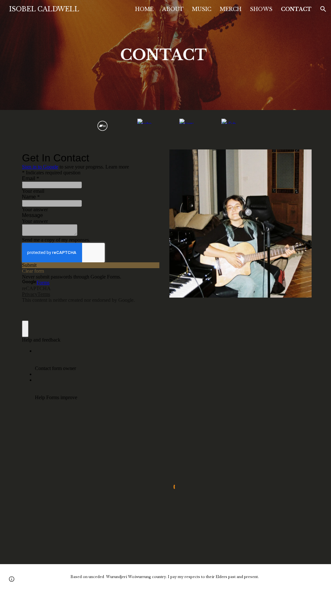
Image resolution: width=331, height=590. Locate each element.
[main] (165, 55)
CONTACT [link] (296, 9)
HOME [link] (144, 9)
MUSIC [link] (201, 9)
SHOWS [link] (261, 9)
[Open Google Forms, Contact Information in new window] (149, 157)
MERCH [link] (230, 9)
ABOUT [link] (173, 9)
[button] (323, 9)
